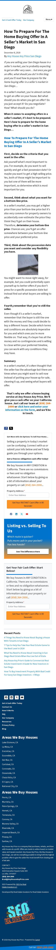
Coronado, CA (8, 768)
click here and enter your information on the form (26, 408)
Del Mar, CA (7, 760)
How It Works (8, 710)
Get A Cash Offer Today (11, 20)
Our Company (28, 20)
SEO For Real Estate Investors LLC (14, 885)
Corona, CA (7, 819)
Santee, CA (7, 841)
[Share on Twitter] (11, 428)
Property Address (16, 491)
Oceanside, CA (8, 773)
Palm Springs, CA (10, 806)
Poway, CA (7, 836)
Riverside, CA (8, 828)
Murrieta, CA (7, 801)
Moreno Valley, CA (10, 823)
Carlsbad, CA (8, 764)
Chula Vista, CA (9, 777)
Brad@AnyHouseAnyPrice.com (15, 879)
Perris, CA (6, 797)
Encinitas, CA (8, 751)
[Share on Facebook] (6, 428)
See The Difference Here (28, 551)
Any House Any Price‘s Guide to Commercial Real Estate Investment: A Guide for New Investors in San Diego (26, 664)
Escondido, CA (8, 755)
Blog (4, 729)
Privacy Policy (8, 725)
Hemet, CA (7, 810)
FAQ (3, 714)
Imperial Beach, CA (11, 832)
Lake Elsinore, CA (10, 742)
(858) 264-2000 (33, 485)
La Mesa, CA (7, 746)
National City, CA (10, 786)
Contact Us (7, 707)
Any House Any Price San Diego (24, 56)
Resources (6, 721)
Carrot (37, 940)
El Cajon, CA (7, 781)
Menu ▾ (49, 19)
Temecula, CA (8, 815)
